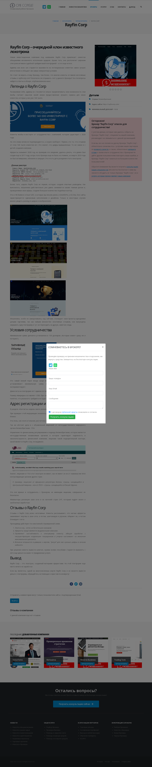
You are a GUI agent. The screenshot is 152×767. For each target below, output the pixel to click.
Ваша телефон (55, 378)
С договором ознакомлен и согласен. (73, 412)
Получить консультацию (62, 417)
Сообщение (53, 398)
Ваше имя (53, 368)
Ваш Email (53, 388)
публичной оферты (69, 412)
